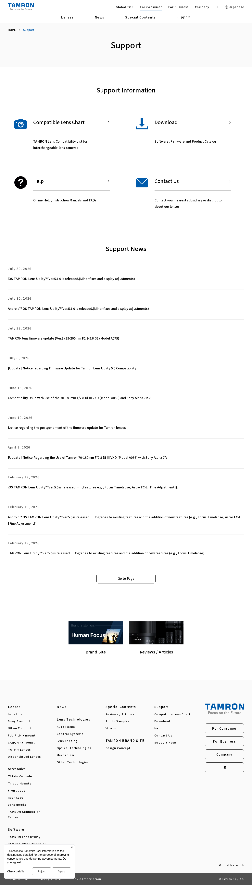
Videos (111, 728)
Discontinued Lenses (24, 757)
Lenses (67, 17)
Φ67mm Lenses (19, 749)
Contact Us (163, 735)
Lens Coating (67, 741)
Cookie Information (85, 879)
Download (162, 721)
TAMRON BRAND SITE (125, 740)
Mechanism (65, 755)
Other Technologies (73, 762)
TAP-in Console (20, 776)
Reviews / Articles (120, 714)
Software (16, 829)
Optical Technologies (74, 748)
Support (184, 17)
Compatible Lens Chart (172, 714)
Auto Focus (66, 727)
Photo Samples (117, 721)
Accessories (17, 768)
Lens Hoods (17, 805)
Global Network (231, 865)
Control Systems (70, 734)
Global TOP (125, 7)
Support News (165, 742)
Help (158, 728)
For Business (178, 7)
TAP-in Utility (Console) (27, 844)
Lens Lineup (17, 714)
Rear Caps (16, 797)
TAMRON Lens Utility (24, 837)
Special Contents (140, 17)
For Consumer (151, 7)
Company (202, 7)
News (99, 17)
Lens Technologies (73, 719)
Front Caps (16, 790)
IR (217, 7)
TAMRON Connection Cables (24, 814)
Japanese (236, 7)
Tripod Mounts (19, 783)
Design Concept (118, 748)
